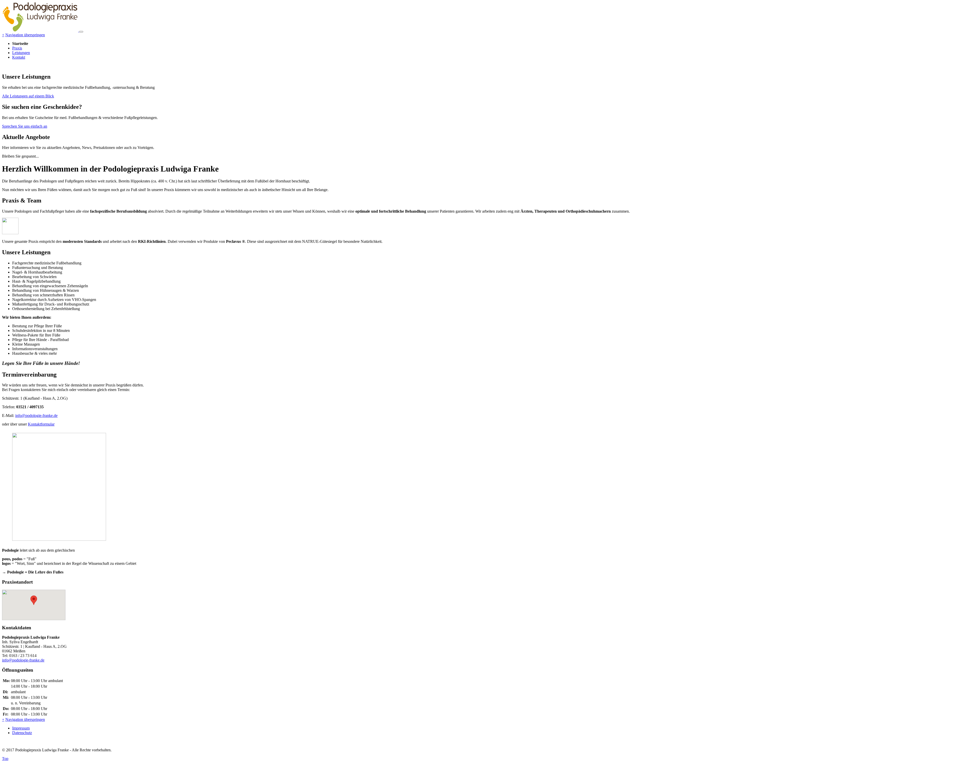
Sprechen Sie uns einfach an (24, 126)
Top (5, 758)
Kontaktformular (41, 424)
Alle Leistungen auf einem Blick (28, 96)
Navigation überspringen (25, 35)
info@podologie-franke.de (36, 415)
